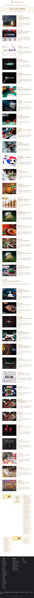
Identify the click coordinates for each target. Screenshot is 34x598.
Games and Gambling (20, 30)
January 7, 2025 (19, 173)
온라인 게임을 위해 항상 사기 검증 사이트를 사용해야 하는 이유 (24, 213)
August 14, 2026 (19, 20)
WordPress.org (24, 562)
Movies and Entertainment (16, 566)
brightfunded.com (25, 541)
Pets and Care (6, 547)
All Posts (15, 11)
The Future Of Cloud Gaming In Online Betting (24, 427)
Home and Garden (6, 544)
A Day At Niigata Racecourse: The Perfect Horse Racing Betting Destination (24, 347)
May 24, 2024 (3, 282)
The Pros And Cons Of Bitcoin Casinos (24, 441)
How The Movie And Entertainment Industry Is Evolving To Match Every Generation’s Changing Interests (27, 512)
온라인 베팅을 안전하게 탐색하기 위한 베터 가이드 (24, 319)
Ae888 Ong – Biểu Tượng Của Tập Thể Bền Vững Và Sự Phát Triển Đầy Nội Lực (24, 89)
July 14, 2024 (19, 255)
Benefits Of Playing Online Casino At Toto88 (24, 388)
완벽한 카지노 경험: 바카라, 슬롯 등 (23, 374)
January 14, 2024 (19, 348)
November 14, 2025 (20, 76)
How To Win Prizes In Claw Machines (24, 455)
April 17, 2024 (19, 293)
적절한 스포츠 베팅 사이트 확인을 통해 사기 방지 (24, 254)
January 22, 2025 (19, 132)
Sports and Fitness (6, 549)
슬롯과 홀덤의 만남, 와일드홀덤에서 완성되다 (24, 75)
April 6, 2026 (19, 34)
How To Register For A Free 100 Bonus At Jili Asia (24, 305)
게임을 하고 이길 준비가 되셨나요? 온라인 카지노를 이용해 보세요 (25, 401)
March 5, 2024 (19, 320)
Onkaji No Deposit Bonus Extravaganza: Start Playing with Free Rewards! (24, 333)
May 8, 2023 (19, 403)
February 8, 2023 (19, 442)
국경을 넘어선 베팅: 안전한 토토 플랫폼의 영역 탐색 (24, 131)
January (4, 571)
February (4, 581)
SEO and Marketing (7, 548)
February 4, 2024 (19, 334)
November (4, 563)
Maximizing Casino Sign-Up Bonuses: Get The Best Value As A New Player (25, 200)
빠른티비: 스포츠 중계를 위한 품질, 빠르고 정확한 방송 (11, 281)
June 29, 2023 (19, 375)
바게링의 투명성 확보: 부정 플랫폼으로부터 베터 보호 (24, 158)
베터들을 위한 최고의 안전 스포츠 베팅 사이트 (24, 227)
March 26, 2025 (19, 104)
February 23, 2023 (20, 429)
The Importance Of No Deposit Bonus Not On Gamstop (25, 414)
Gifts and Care (6, 542)
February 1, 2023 (19, 456)
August (4, 565)
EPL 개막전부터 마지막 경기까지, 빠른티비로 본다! (24, 103)
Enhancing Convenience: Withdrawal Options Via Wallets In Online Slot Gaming (24, 267)
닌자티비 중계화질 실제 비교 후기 (23, 61)
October (4, 564)
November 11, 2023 (20, 362)
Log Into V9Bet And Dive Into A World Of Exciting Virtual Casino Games (24, 186)
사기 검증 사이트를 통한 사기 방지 (23, 172)
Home (13, 11)
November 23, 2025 (20, 62)
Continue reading (20, 26)
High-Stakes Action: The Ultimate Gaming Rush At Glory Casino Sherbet (24, 117)
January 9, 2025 (19, 159)
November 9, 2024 (20, 187)
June (3, 567)
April (3, 569)
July (3, 566)
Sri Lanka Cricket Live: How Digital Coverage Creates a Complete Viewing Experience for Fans (24, 18)
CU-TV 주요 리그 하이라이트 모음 (23, 47)
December (4, 572)
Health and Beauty (6, 543)
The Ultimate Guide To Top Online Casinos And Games (23, 483)
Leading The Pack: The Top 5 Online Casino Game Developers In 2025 (24, 144)
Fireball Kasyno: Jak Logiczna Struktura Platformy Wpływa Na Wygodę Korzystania (24, 32)
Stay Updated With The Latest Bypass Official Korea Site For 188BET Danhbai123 (24, 291)
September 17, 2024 (20, 201)
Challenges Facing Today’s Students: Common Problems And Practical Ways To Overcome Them (27, 517)
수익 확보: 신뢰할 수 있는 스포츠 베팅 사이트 (25, 360)
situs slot (24, 537)
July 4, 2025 (19, 91)
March (4, 570)
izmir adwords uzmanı (26, 542)
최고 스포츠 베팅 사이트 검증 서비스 (24, 240)
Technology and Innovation (16, 570)
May (3, 568)
